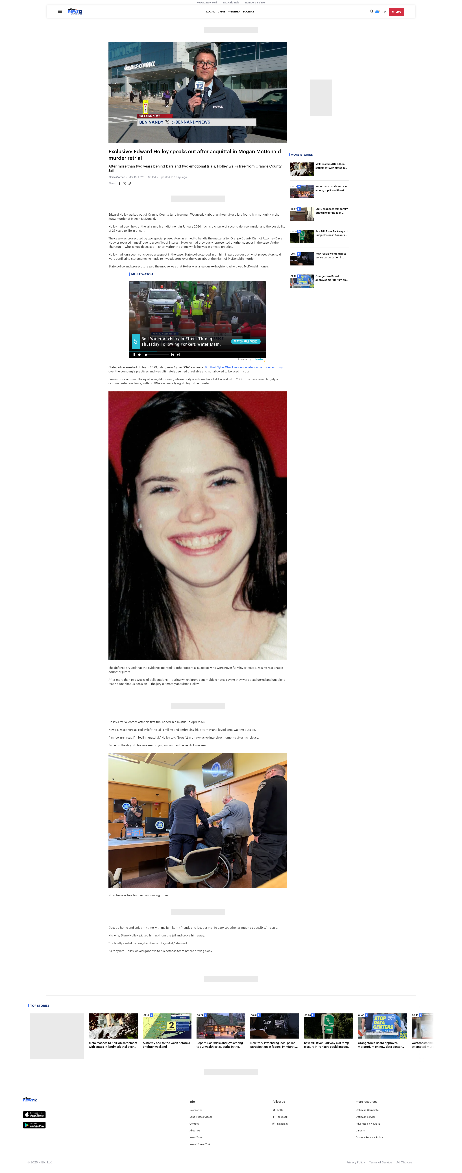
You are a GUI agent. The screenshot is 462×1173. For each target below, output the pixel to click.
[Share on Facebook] (119, 183)
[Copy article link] (129, 183)
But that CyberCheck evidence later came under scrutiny (243, 367)
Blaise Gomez (116, 177)
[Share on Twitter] (124, 183)
